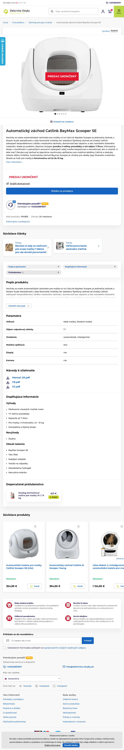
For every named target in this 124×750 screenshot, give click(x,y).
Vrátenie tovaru (70, 699)
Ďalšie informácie (52, 745)
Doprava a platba (11, 708)
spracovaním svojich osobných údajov (65, 647)
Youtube (27, 686)
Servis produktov (71, 704)
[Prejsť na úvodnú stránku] (16, 11)
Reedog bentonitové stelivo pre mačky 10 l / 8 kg (31, 495)
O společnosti (10, 712)
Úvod (5, 22)
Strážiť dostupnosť (20, 183)
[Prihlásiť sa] (103, 11)
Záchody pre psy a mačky (40, 22)
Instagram (62, 686)
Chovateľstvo (18, 22)
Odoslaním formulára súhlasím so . (47, 647)
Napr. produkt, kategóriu (67, 11)
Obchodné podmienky (14, 721)
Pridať (54, 497)
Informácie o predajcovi (18, 221)
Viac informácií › (14, 162)
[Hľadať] (52, 11)
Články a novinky (71, 717)
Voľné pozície (9, 717)
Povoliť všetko (71, 745)
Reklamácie (9, 704)
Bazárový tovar (70, 708)
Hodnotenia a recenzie (74, 721)
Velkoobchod (69, 712)
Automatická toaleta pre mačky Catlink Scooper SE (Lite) (24, 566)
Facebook (44, 686)
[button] (119, 11)
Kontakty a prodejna (13, 699)
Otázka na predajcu (62, 191)
